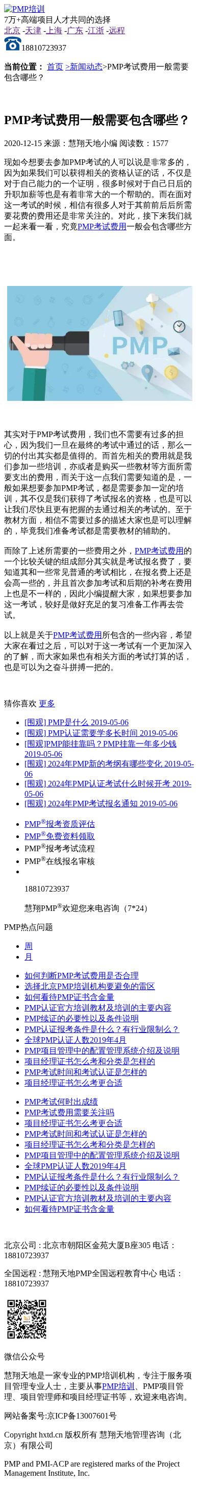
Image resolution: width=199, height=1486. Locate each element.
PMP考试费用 (102, 226)
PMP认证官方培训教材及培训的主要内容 (97, 1007)
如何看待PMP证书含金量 (69, 997)
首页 (55, 66)
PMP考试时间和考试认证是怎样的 (85, 1072)
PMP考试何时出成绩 (61, 1101)
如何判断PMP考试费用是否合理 (81, 975)
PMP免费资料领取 (59, 836)
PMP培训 (118, 1386)
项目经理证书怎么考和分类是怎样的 (89, 1061)
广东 (75, 30)
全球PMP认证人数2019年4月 (75, 1040)
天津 (33, 30)
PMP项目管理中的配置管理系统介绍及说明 (102, 1050)
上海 (54, 30)
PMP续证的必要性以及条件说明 (81, 1018)
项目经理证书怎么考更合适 (73, 1082)
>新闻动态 (84, 66)
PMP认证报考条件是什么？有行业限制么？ (102, 1029)
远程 (117, 30)
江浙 (96, 30)
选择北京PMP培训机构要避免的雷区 (89, 986)
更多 (47, 703)
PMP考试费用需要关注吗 (69, 1112)
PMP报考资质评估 (59, 824)
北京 (12, 30)
